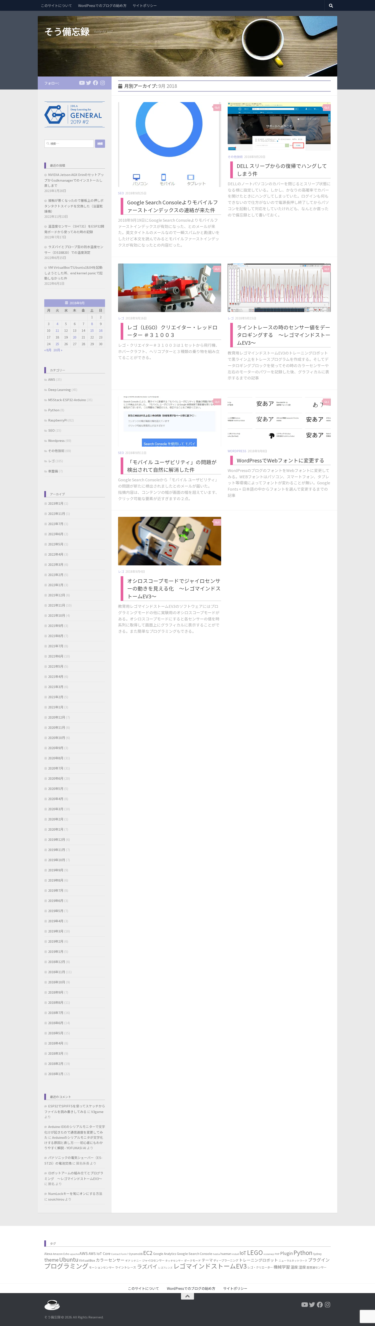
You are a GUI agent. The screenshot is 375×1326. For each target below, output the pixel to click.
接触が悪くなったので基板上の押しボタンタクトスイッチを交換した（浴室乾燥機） (74, 205)
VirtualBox (87, 1260)
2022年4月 (55, 554)
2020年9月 (55, 747)
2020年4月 (55, 798)
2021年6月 (55, 656)
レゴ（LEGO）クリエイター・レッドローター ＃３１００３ (172, 331)
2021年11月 (56, 605)
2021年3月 (55, 686)
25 (57, 344)
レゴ (121, 318)
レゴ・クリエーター (260, 1267)
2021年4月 (55, 676)
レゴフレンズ (165, 1267)
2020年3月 (55, 809)
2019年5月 (55, 910)
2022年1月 (55, 584)
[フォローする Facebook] (95, 82)
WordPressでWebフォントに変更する (280, 460)
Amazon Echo (61, 1254)
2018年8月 (55, 1002)
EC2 (148, 1252)
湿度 (302, 1267)
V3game (97, 1111)
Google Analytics (164, 1253)
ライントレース (125, 1267)
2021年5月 (55, 666)
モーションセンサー (101, 1267)
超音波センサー (316, 1267)
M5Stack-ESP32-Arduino (67, 399)
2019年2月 (55, 941)
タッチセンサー (174, 1260)
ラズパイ (147, 1266)
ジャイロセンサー (153, 1260)
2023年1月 (55, 503)
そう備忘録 (66, 31)
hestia (216, 1254)
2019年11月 (56, 849)
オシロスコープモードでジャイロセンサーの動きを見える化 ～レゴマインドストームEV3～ (174, 588)
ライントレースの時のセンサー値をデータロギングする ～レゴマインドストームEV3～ (284, 335)
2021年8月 (55, 635)
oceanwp (268, 1254)
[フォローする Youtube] (81, 82)
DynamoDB (136, 1254)
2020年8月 (55, 758)
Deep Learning (59, 389)
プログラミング (66, 1265)
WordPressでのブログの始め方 (102, 5)
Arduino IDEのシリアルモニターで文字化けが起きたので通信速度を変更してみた (74, 1132)
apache (74, 1254)
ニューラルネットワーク (293, 1260)
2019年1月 (55, 951)
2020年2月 (55, 819)
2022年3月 (55, 564)
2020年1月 (55, 829)
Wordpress (237, 451)
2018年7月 (55, 1012)
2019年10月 (56, 859)
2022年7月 (55, 523)
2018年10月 (56, 982)
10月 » (57, 350)
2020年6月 (55, 778)
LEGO (255, 1252)
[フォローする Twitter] (88, 82)
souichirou (56, 1199)
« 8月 (47, 350)
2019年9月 (55, 870)
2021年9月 (55, 625)
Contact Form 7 (119, 1254)
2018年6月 (55, 1022)
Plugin (286, 1253)
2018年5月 (55, 1033)
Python (53, 410)
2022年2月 (55, 574)
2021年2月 (55, 697)
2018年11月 (56, 972)
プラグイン (319, 1260)
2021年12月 (56, 595)
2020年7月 (55, 768)
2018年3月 (55, 1053)
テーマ (207, 1260)
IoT (243, 1252)
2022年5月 (55, 544)
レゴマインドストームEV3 (210, 1265)
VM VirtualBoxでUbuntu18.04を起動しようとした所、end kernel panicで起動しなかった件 (73, 272)
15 (92, 330)
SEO (121, 193)
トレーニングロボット (258, 1260)
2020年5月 (55, 788)
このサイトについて (56, 5)
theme (51, 1259)
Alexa (48, 1253)
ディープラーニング (225, 1260)
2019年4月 (55, 921)
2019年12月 (56, 839)
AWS (51, 379)
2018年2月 (55, 1063)
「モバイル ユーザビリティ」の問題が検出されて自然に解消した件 (172, 465)
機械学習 (281, 1267)
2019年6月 (55, 900)
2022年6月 (55, 534)
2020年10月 (56, 737)
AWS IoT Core (99, 1253)
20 (74, 337)
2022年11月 (56, 513)
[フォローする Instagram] (102, 82)
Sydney (317, 1254)
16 (100, 330)
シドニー (136, 1260)
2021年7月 (55, 646)
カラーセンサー (110, 1260)
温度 (294, 1267)
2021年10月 (56, 615)
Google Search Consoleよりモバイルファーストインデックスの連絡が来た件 (172, 205)
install (235, 1254)
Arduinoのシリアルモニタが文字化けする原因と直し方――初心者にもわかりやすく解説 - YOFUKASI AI (73, 1142)
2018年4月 (55, 1043)
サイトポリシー (145, 5)
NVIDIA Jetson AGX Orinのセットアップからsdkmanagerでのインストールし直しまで (74, 180)
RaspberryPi (57, 420)
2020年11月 (56, 727)
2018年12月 (56, 961)
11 (57, 330)
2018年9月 (55, 992)
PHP (277, 1254)
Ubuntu (68, 1259)
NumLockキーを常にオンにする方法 (75, 1193)
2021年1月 (55, 707)
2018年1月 (55, 1073)
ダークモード (192, 1260)
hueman (225, 1253)
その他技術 (235, 157)
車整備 (53, 471)
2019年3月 (55, 931)
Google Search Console (194, 1253)
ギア (127, 1260)
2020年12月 (56, 717)
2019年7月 (55, 890)
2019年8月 (55, 880)
